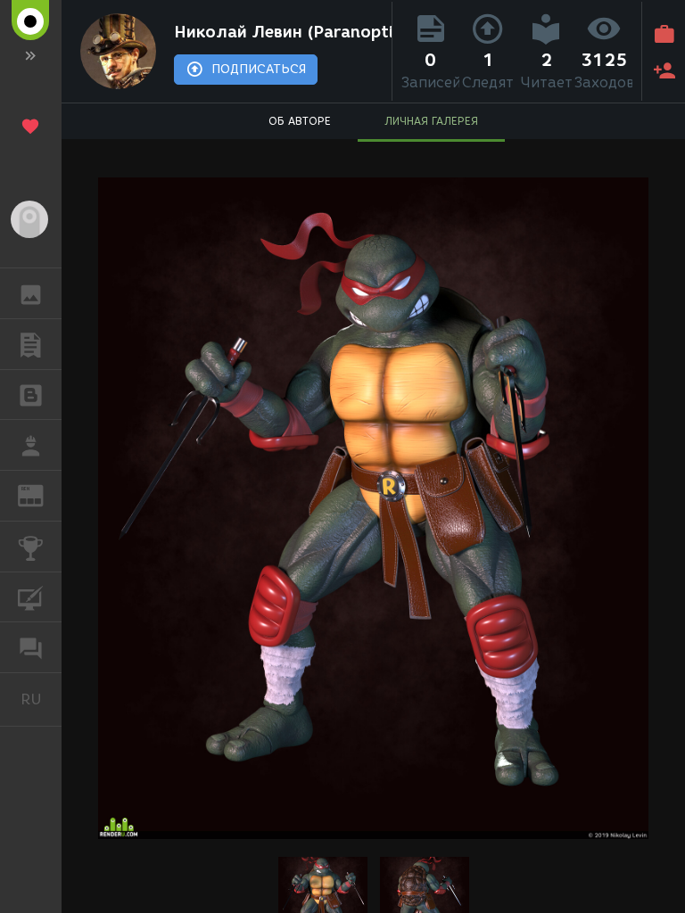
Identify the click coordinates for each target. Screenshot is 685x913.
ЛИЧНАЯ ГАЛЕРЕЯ (431, 120)
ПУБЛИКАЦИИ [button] (31, 344)
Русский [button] (41, 699)
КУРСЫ (31, 597)
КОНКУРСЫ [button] (31, 547)
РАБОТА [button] (31, 445)
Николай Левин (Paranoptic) (279, 32)
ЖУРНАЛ (41, 494)
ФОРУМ (31, 647)
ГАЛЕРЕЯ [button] (31, 293)
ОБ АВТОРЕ (299, 120)
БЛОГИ (31, 395)
